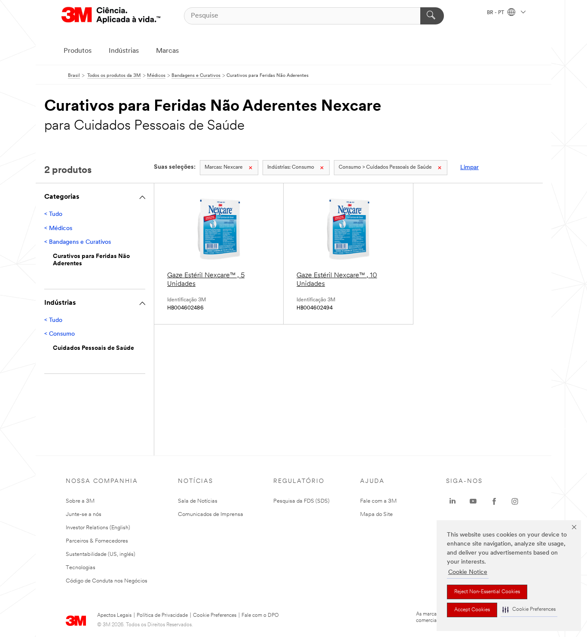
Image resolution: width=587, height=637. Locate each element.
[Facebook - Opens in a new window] (494, 501)
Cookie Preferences (214, 615)
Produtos (78, 51)
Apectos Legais (114, 615)
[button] (529, 610)
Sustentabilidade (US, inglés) (100, 554)
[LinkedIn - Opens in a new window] (452, 501)
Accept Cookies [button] (472, 610)
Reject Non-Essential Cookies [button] (487, 592)
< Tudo (53, 214)
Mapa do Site (376, 514)
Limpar (469, 167)
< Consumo (59, 334)
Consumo (290, 167)
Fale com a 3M (378, 501)
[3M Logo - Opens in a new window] (110, 15)
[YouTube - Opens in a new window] (473, 501)
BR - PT (496, 12)
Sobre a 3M (80, 501)
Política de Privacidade (162, 615)
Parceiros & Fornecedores (97, 541)
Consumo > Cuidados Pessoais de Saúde (385, 167)
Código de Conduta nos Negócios (106, 581)
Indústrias (124, 51)
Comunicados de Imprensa (210, 514)
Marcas (167, 51)
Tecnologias (80, 567)
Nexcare (224, 167)
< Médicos (58, 228)
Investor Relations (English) (98, 528)
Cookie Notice (467, 572)
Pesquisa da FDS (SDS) (301, 501)
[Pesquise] (432, 15)
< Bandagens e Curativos (77, 242)
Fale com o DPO (260, 615)
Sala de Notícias (197, 501)
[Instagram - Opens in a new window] (514, 501)
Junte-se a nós (83, 514)
